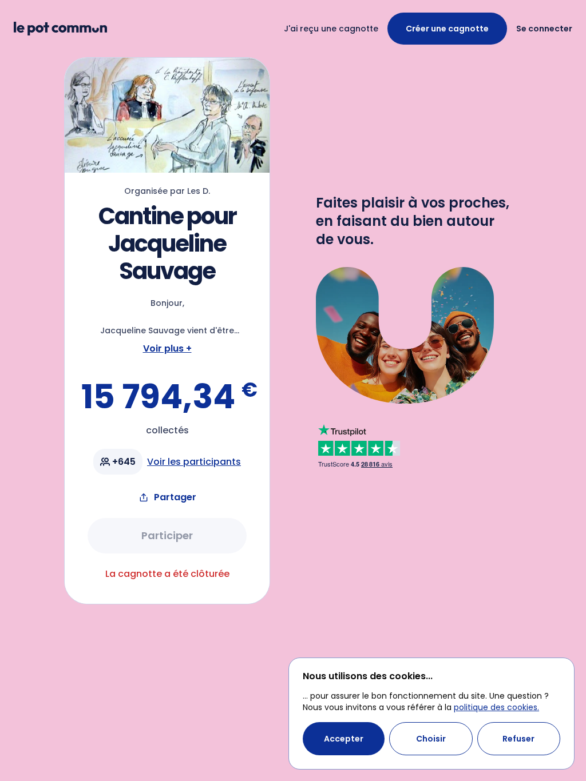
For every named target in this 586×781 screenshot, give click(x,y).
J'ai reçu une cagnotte (331, 28)
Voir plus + (167, 348)
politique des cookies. (496, 707)
